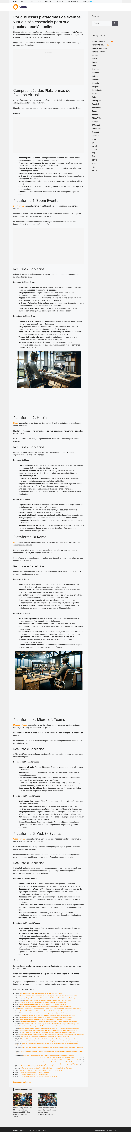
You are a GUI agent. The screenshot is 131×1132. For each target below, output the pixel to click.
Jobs (39, 1)
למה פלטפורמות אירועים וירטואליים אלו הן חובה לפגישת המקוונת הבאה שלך (58, 1057)
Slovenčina (96, 108)
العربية (94, 146)
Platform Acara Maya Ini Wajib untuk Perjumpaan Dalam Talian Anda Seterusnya (47, 1000)
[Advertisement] (48, 67)
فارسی (94, 149)
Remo (15, 542)
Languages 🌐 (87, 1)
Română (95, 104)
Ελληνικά (96, 125)
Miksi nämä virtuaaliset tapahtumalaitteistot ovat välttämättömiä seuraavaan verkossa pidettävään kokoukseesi (51, 1034)
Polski (94, 97)
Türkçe (95, 122)
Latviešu (95, 80)
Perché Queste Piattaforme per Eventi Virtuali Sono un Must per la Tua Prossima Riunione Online (47, 1015)
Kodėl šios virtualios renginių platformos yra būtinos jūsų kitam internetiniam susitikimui (45, 1019)
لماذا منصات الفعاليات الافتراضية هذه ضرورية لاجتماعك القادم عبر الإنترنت (59, 1061)
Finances (48, 1)
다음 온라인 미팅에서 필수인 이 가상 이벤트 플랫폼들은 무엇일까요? (38, 1076)
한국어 (94, 170)
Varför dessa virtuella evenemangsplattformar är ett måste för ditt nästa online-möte (44, 1036)
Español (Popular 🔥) (101, 45)
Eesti (94, 66)
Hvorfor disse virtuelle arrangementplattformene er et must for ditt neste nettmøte (42, 1026)
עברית (94, 139)
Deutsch (95, 62)
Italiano (95, 76)
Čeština (95, 55)
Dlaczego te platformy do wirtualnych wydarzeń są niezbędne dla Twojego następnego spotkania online (49, 1028)
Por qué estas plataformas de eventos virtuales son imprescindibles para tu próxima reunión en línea (49, 996)
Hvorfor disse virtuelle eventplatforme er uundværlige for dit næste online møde (42, 1004)
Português (17, 1082)
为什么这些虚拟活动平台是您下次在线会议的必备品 (34, 1072)
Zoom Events (18, 206)
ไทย (93, 156)
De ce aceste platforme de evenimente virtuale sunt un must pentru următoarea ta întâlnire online (48, 1030)
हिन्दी (93, 153)
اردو (93, 142)
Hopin (15, 423)
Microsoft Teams (20, 725)
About (23, 1)
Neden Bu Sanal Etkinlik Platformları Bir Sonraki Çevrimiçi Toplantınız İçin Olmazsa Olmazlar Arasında (49, 1041)
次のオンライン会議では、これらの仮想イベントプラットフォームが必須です (40, 1070)
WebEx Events (19, 839)
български (96, 128)
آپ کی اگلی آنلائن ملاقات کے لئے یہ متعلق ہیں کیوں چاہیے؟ (65, 1059)
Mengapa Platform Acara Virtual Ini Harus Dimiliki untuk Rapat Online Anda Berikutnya (51, 998)
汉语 (94, 163)
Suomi (94, 111)
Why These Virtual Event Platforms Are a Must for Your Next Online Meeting (41, 993)
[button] (117, 1)
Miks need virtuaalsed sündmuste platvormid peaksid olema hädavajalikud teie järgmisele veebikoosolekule (49, 1008)
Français (95, 69)
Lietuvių (95, 83)
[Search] (115, 23)
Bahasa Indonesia (99, 48)
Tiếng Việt (96, 118)
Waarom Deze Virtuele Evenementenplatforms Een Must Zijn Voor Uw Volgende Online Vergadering (50, 1024)
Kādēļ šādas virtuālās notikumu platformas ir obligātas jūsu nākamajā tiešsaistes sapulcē (46, 1017)
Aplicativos (27, 1082)
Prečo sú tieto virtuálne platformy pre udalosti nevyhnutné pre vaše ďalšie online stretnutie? (48, 1032)
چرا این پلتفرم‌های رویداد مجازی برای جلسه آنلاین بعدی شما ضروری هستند (59, 1064)
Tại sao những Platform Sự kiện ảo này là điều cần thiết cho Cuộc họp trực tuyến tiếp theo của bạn (49, 1039)
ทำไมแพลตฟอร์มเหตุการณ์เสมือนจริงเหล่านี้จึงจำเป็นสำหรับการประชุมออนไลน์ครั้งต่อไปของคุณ (46, 1068)
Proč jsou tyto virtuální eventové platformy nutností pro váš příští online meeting (43, 1002)
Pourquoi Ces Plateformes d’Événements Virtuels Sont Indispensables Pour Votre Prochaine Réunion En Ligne (52, 1011)
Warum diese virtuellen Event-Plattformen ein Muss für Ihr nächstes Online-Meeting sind (46, 1006)
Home (15, 1)
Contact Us (60, 1)
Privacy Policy (73, 1)
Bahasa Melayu (98, 52)
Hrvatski (95, 73)
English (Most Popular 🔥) (102, 41)
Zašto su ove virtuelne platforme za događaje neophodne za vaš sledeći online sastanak (48, 1055)
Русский (95, 132)
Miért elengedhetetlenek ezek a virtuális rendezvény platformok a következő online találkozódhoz (48, 1021)
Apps (31, 1)
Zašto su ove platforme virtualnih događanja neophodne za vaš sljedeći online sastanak (45, 1013)
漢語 (94, 167)
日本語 (94, 160)
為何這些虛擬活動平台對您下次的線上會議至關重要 (34, 1074)
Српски (95, 135)
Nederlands (97, 90)
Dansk (94, 59)
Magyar (95, 87)
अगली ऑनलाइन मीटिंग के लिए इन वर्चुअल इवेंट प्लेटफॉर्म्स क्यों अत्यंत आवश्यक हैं (35, 1066)
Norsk (94, 94)
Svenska (95, 115)
